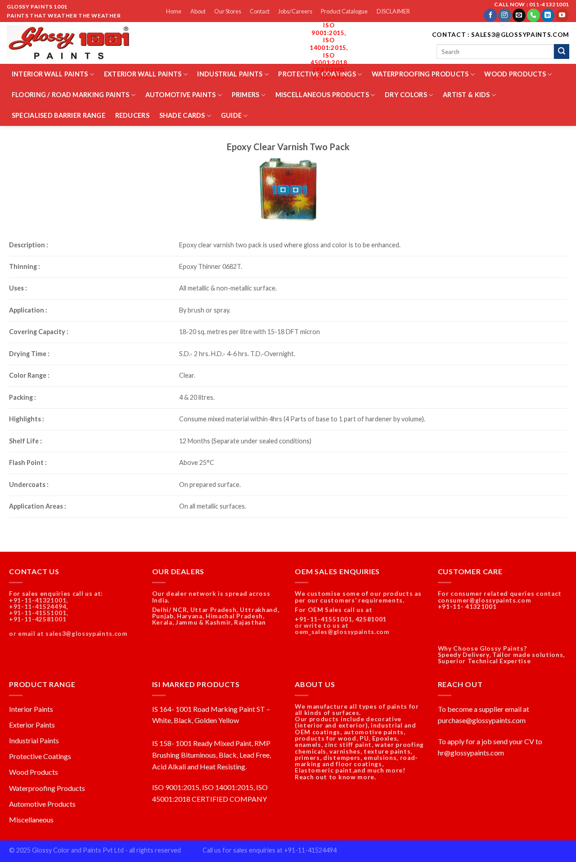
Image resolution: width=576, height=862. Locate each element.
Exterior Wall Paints (143, 74)
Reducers (132, 115)
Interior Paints (31, 709)
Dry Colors (406, 94)
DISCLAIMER (393, 11)
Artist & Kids (466, 94)
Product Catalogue (344, 11)
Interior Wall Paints (50, 74)
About (198, 11)
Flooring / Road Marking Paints (71, 94)
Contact (260, 11)
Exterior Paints (32, 724)
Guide (231, 115)
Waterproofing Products (420, 74)
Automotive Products (42, 803)
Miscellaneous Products (322, 94)
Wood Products (515, 74)
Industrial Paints (229, 74)
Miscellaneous (31, 819)
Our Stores (227, 11)
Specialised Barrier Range (58, 115)
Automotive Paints (180, 94)
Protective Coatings (40, 756)
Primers (246, 94)
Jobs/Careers (295, 11)
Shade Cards (182, 115)
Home (173, 11)
